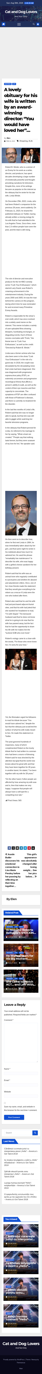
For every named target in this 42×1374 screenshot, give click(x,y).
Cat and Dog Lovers (21, 12)
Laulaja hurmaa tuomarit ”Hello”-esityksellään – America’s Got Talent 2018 (19, 1185)
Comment (8, 1020)
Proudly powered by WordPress (14, 1359)
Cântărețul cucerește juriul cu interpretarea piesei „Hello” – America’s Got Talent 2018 (20, 1151)
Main (21, 1368)
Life (14, 84)
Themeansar (21, 1363)
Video (21, 926)
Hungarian (10, 1260)
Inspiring (8, 84)
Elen (8, 138)
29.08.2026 (12, 1243)
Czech (8, 1286)
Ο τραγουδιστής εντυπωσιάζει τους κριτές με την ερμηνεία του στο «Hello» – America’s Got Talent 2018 (20, 1196)
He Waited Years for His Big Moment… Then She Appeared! (20, 958)
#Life (31, 141)
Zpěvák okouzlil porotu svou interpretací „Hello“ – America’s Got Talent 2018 (19, 1174)
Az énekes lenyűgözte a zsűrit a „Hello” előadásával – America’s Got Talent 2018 (20, 1162)
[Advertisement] (21, 56)
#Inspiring (23, 141)
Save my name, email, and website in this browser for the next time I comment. (20, 1108)
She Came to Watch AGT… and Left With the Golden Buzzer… (19, 984)
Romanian (10, 1233)
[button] (34, 24)
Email (7, 1080)
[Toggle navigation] (19, 24)
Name (7, 1069)
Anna (23, 937)
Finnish (9, 1313)
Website (7, 1092)
